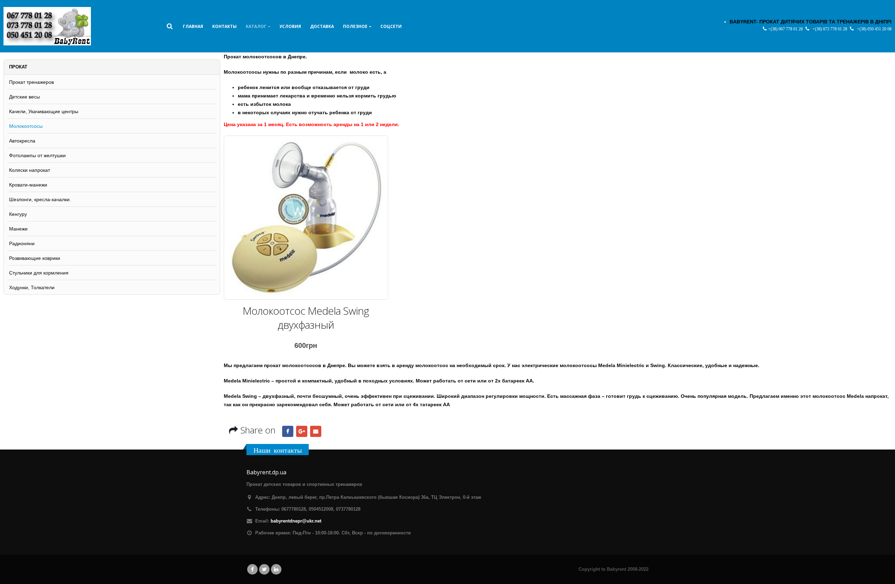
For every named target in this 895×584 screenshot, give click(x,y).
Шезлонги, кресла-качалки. (40, 199)
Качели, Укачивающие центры (43, 111)
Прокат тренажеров (31, 82)
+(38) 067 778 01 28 (786, 29)
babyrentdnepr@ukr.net (296, 521)
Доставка (322, 26)
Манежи (18, 229)
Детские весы (24, 97)
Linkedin (276, 569)
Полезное (355, 26)
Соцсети (391, 26)
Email (315, 431)
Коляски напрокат (29, 170)
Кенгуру (18, 214)
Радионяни (22, 243)
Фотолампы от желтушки (37, 155)
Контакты (224, 26)
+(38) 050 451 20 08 (874, 29)
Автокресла (22, 141)
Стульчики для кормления (39, 273)
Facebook (287, 431)
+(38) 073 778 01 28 (830, 29)
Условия (290, 26)
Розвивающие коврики (34, 258)
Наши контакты (277, 450)
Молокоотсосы (26, 126)
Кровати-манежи (28, 185)
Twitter (264, 569)
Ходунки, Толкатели (32, 287)
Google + (301, 431)
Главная (193, 26)
